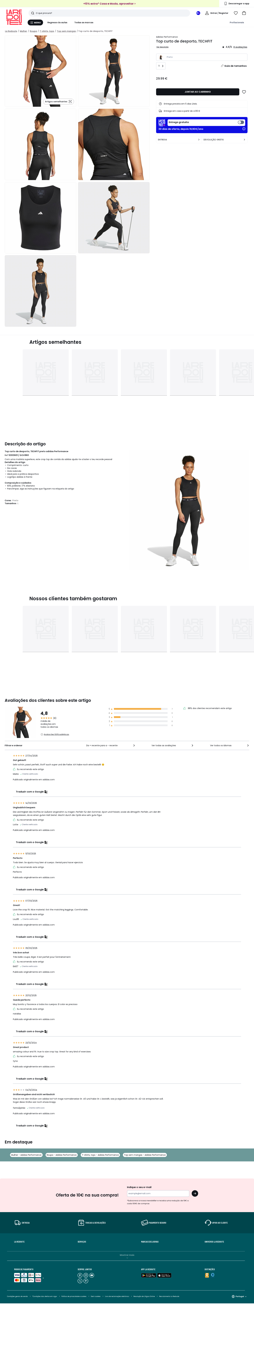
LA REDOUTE (19, 1241)
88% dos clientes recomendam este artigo (209, 708)
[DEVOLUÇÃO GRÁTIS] (244, 139)
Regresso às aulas (57, 22)
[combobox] (110, 745)
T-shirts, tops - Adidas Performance (100, 1154)
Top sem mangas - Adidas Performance (145, 1154)
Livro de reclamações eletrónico (117, 1296)
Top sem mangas (66, 31)
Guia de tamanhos (235, 66)
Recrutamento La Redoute (169, 1296)
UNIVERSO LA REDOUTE (214, 1241)
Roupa (33, 31)
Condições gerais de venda (17, 1296)
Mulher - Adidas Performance (26, 1154)
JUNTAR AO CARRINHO (198, 91)
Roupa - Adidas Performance (62, 1154)
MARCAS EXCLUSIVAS (149, 1241)
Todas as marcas (83, 22)
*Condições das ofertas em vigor (44, 1296)
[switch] (206, 122)
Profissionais (237, 22)
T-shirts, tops (47, 31)
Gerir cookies (96, 1296)
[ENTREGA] (199, 139)
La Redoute (11, 31)
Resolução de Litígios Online (144, 1296)
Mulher (23, 31)
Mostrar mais (127, 1255)
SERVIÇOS (82, 1241)
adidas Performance (167, 36)
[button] (244, 13)
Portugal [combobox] (240, 1296)
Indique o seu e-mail (139, 1187)
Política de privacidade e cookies (73, 1296)
